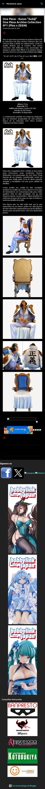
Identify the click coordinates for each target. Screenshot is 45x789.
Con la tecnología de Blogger (24, 786)
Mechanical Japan (14, 4)
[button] (4, 33)
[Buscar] (41, 3)
